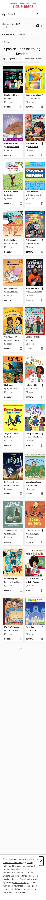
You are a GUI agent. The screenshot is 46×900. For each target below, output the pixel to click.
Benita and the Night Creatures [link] (12, 95)
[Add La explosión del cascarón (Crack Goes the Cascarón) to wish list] (42, 445)
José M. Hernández (35, 292)
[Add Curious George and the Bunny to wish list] (20, 204)
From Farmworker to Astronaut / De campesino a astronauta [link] (33, 288)
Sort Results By (8, 34)
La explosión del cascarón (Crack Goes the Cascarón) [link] (33, 434)
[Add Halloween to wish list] (20, 397)
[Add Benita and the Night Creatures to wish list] (20, 107)
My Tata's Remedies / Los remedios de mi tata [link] (12, 627)
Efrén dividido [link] (10, 240)
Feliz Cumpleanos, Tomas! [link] (33, 240)
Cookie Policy (22, 892)
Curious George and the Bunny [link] (12, 192)
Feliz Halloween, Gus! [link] (12, 288)
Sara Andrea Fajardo (35, 437)
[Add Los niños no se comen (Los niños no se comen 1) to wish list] (42, 542)
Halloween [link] (9, 385)
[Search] (3, 14)
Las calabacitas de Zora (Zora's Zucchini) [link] (33, 482)
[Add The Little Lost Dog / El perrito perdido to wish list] (20, 542)
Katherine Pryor (33, 485)
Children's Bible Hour (35, 195)
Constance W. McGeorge (35, 98)
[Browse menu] (41, 14)
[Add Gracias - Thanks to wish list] (42, 349)
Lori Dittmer (32, 630)
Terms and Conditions (12, 862)
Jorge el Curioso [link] (11, 434)
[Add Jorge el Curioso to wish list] (20, 445)
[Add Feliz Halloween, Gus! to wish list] (20, 300)
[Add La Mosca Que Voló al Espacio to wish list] (20, 494)
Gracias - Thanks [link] (33, 337)
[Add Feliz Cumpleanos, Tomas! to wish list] (42, 252)
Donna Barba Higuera (14, 582)
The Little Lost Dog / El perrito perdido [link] (12, 530)
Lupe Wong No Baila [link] (12, 579)
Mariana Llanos (12, 98)
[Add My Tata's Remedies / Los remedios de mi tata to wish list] (20, 639)
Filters (6, 42)
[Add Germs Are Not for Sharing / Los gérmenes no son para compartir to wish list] (20, 349)
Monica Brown (33, 147)
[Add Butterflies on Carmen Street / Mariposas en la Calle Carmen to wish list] (42, 155)
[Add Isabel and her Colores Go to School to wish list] (42, 397)
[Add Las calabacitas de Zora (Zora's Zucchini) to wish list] (42, 494)
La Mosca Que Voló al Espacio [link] (12, 482)
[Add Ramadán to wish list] (42, 639)
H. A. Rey (10, 195)
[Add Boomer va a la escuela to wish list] (42, 107)
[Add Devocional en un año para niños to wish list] (42, 204)
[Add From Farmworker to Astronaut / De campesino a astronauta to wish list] (42, 300)
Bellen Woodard (33, 582)
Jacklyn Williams (12, 292)
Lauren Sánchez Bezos (14, 485)
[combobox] (18, 14)
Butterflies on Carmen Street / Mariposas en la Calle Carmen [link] (33, 143)
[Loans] (36, 15)
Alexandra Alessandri (35, 389)
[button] (37, 26)
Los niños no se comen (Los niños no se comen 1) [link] (33, 530)
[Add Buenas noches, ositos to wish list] (20, 155)
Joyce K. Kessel (12, 389)
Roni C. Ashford (12, 630)
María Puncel (11, 534)
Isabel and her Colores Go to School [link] (33, 385)
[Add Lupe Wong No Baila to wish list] (20, 590)
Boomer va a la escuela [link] (33, 95)
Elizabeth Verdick (13, 340)
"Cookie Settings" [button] (20, 882)
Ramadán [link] (30, 627)
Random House (33, 243)
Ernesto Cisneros (13, 243)
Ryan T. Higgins (33, 534)
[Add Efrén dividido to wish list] (20, 252)
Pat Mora (31, 340)
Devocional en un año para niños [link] (33, 192)
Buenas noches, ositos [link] (12, 143)
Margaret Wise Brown (14, 147)
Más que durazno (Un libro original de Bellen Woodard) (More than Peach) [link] (33, 579)
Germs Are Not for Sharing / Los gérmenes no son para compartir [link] (12, 337)
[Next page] (26, 649)
